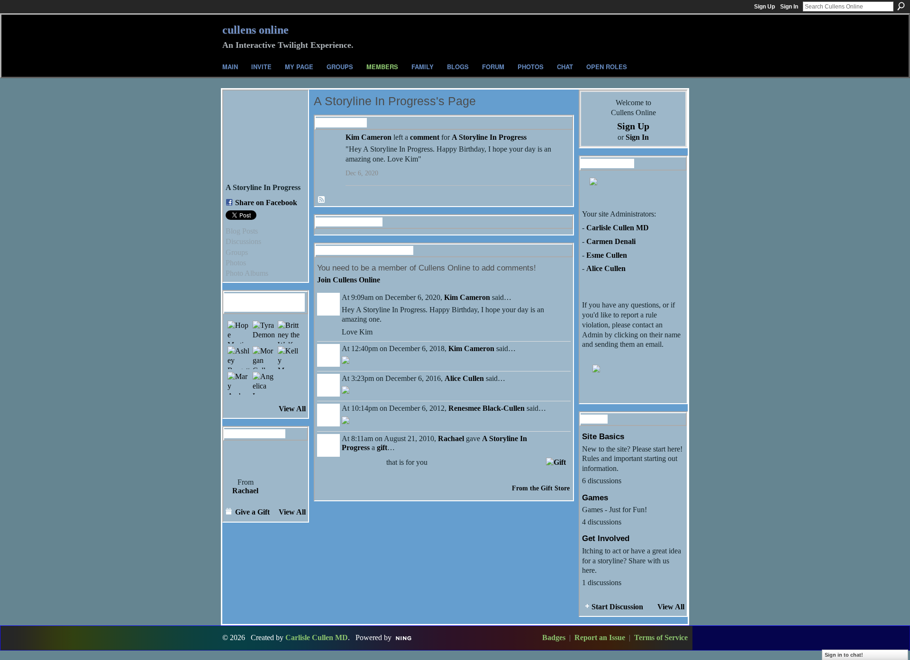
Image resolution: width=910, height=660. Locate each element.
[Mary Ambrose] (239, 383)
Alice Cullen (464, 378)
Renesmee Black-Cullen (486, 408)
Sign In (789, 6)
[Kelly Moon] (289, 357)
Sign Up (764, 6)
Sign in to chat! (844, 655)
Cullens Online (255, 30)
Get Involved (605, 538)
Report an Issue (599, 637)
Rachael (245, 491)
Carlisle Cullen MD (617, 228)
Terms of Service (661, 637)
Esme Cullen (606, 255)
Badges (553, 637)
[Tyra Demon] (264, 332)
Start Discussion (617, 607)
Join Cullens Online (348, 280)
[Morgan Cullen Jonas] (264, 357)
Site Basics (603, 436)
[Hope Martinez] (239, 332)
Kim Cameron (368, 137)
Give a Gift (252, 512)
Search (901, 6)
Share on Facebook (266, 203)
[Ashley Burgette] (239, 357)
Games (595, 497)
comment (424, 137)
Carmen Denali (611, 241)
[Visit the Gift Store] (556, 461)
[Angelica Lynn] (264, 383)
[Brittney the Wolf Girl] (289, 332)
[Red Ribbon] (245, 458)
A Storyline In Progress (489, 137)
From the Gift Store (541, 488)
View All (292, 409)
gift (382, 447)
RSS (322, 200)
